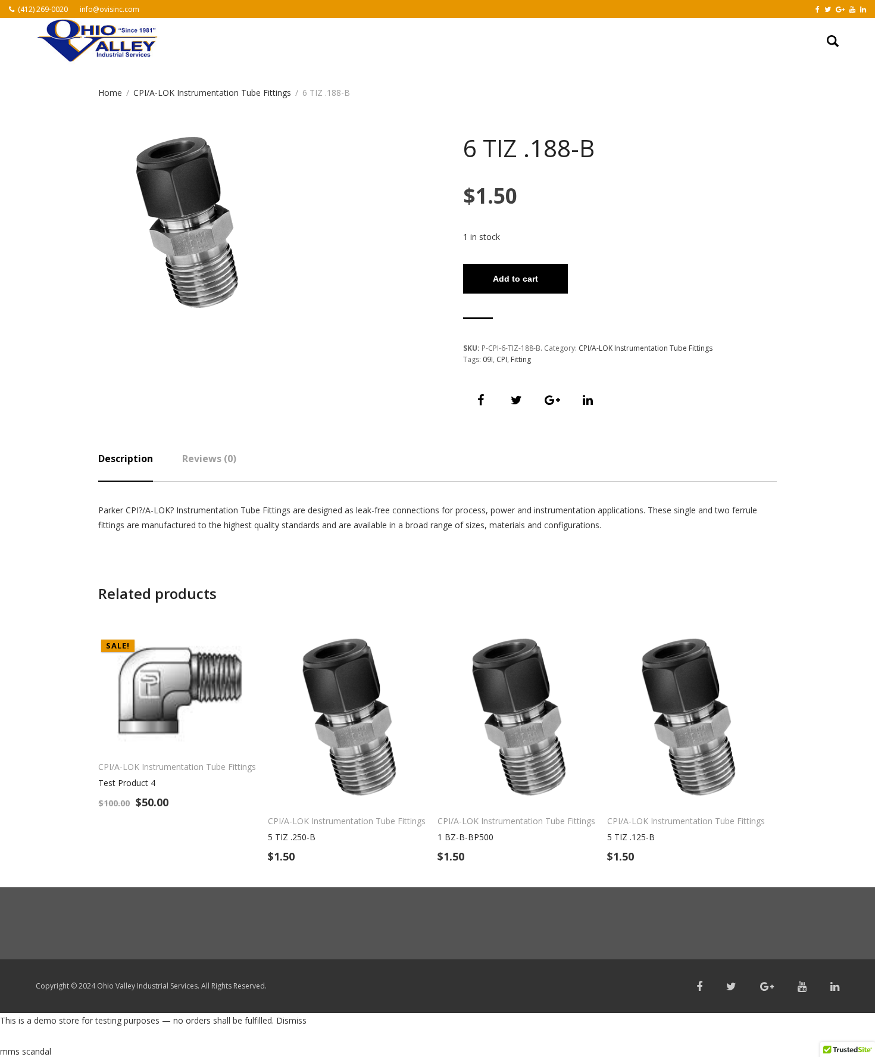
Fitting (521, 359)
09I (488, 359)
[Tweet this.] (517, 400)
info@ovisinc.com (109, 9)
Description (125, 458)
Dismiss (291, 1020)
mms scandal (25, 1051)
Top (846, 1028)
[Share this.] (481, 400)
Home (110, 92)
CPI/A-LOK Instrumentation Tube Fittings (212, 92)
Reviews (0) (209, 458)
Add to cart (515, 278)
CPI (501, 359)
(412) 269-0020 (43, 9)
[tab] (125, 467)
